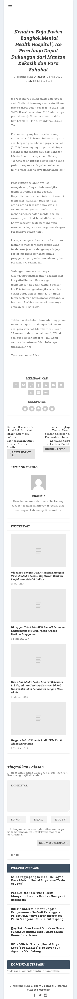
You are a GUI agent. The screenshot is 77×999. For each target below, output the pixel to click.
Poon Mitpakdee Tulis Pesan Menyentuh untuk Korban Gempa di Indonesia (38, 896)
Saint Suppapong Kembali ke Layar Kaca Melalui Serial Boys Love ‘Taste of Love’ (38, 880)
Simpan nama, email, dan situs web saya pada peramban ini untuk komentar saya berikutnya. (35, 832)
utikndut (39, 76)
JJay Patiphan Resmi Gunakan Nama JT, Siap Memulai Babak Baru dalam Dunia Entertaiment (37, 932)
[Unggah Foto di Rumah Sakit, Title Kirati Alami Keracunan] (38, 718)
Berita (29, 81)
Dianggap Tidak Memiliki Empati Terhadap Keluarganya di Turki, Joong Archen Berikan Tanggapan (38, 631)
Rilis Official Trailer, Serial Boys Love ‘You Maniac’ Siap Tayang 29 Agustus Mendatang (35, 948)
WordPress (42, 989)
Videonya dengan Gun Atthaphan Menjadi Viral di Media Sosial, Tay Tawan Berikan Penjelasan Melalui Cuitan (37, 576)
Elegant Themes (42, 985)
